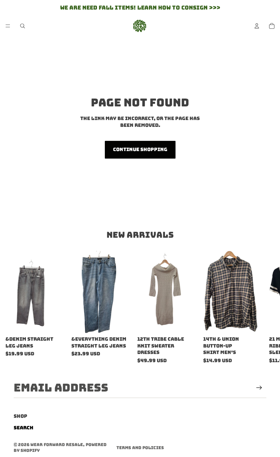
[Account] (256, 25)
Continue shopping (140, 149)
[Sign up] (259, 388)
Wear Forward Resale (56, 444)
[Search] (22, 25)
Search (23, 428)
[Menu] (8, 26)
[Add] (55, 322)
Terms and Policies (140, 448)
